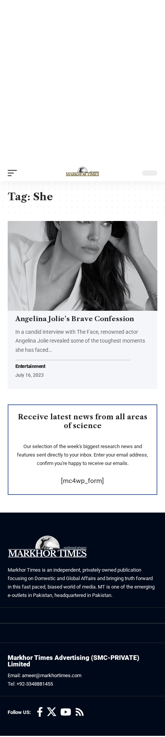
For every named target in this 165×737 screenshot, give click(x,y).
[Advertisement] (82, 82)
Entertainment (30, 366)
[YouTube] (65, 712)
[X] (51, 712)
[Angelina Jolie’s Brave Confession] (82, 266)
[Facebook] (40, 712)
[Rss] (79, 712)
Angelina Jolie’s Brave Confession (74, 319)
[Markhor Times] (82, 173)
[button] (14, 173)
